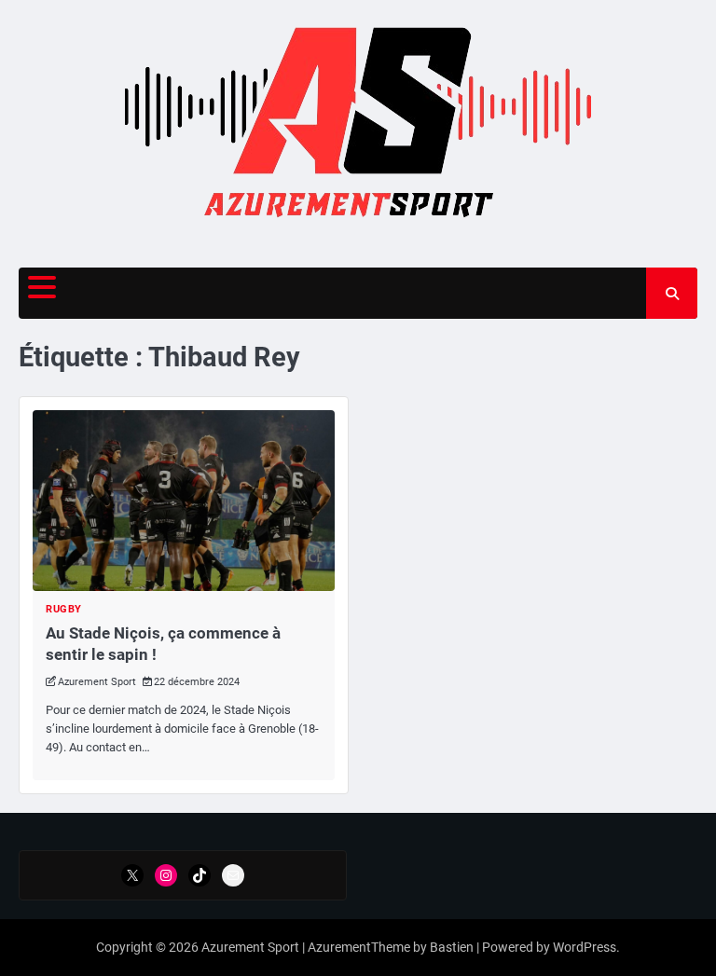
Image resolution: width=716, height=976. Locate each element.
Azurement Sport (97, 682)
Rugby (64, 609)
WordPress (584, 947)
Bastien (452, 947)
